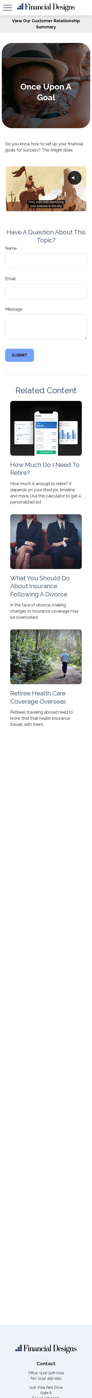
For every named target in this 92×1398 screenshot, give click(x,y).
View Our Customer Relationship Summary (46, 23)
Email (10, 278)
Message (13, 309)
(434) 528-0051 (51, 1373)
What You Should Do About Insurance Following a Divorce (40, 586)
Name (11, 248)
